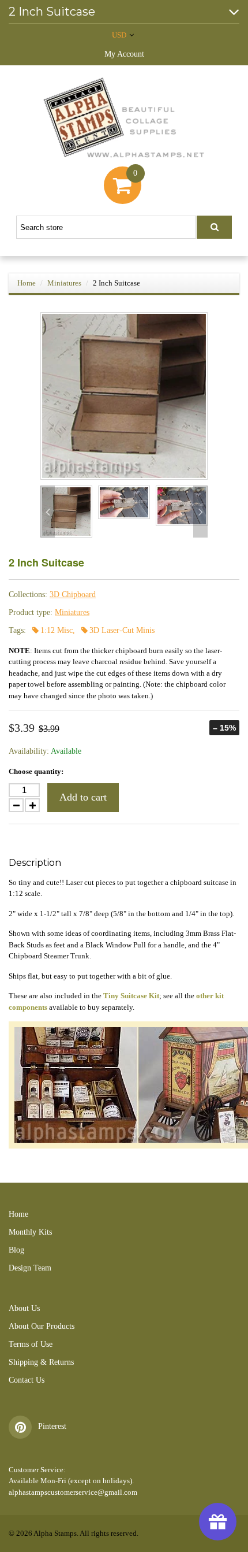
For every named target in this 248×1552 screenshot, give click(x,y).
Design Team (30, 1268)
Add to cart (83, 797)
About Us (24, 1308)
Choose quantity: (36, 771)
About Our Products (41, 1326)
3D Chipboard (73, 594)
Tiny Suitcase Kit (131, 995)
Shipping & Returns (41, 1362)
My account (124, 54)
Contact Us (26, 1380)
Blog (16, 1250)
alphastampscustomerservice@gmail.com (73, 1492)
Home (26, 283)
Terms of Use (30, 1344)
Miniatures (64, 283)
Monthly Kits (30, 1232)
